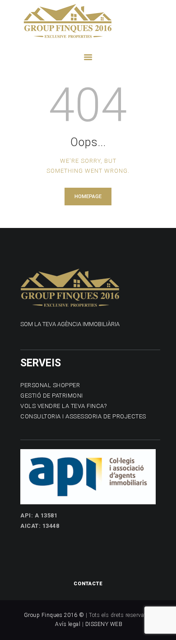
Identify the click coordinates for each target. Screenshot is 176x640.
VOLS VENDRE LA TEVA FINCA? (63, 406)
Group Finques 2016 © (54, 615)
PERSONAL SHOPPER (50, 385)
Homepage (88, 196)
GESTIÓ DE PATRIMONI (51, 395)
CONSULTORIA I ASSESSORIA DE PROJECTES (83, 416)
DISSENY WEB (104, 624)
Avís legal (67, 624)
